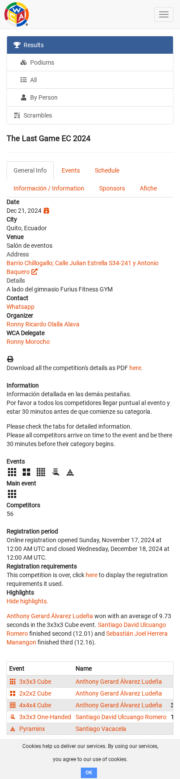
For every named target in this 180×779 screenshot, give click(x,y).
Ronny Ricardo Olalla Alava (43, 324)
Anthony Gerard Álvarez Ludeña (50, 616)
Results (33, 45)
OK (89, 773)
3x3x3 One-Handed (44, 716)
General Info (30, 170)
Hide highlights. (27, 601)
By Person (43, 97)
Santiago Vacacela (101, 728)
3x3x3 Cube (34, 681)
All (33, 79)
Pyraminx (31, 728)
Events (71, 170)
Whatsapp (21, 306)
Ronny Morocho (28, 341)
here (135, 367)
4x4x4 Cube (34, 705)
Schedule (107, 170)
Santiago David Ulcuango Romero (121, 716)
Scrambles (37, 115)
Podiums (41, 62)
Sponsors (112, 188)
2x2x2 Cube (34, 693)
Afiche (148, 188)
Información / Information (49, 188)
